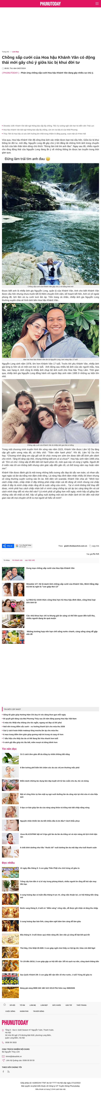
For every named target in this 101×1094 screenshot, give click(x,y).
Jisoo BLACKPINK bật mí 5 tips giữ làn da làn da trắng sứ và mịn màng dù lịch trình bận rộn (58, 835)
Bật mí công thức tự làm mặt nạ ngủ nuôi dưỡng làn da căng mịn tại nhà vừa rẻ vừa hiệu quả (59, 795)
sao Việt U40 (30, 560)
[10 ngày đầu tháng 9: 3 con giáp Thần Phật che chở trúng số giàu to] (10, 872)
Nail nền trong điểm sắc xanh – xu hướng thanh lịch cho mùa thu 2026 (34, 726)
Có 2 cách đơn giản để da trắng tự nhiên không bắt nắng (45, 754)
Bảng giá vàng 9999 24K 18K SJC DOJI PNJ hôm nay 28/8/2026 (47, 988)
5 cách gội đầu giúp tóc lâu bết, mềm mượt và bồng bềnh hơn (30, 742)
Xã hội (12, 1005)
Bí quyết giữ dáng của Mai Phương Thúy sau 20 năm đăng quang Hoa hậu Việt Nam (40, 719)
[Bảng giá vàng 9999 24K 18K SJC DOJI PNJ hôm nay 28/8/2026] (10, 992)
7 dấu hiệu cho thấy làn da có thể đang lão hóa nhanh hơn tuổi (30, 738)
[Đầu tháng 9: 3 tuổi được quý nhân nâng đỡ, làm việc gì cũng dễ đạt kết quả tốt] (10, 939)
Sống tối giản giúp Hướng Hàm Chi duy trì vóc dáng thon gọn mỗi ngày (34, 715)
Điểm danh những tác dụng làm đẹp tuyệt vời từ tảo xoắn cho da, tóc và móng (54, 781)
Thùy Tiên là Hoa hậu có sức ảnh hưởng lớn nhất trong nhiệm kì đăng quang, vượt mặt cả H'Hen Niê (44, 134)
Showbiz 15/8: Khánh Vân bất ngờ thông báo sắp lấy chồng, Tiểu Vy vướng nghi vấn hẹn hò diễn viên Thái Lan (48, 126)
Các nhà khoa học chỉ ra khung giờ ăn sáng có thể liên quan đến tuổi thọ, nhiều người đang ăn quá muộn (60, 617)
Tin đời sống (38, 1011)
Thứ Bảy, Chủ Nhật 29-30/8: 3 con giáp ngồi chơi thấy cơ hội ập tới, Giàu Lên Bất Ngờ (57, 948)
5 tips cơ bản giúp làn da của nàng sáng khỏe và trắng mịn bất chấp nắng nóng (54, 807)
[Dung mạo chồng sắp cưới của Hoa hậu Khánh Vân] (13, 573)
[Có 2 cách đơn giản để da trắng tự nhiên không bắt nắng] (10, 758)
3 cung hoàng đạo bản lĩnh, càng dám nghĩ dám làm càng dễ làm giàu (50, 921)
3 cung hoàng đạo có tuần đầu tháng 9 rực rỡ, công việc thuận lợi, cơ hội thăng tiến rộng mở (59, 896)
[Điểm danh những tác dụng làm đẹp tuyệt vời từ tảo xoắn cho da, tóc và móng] (10, 785)
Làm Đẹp (15, 52)
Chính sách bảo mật (58, 1089)
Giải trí (69, 1005)
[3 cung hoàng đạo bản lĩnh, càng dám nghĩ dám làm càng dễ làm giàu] (10, 925)
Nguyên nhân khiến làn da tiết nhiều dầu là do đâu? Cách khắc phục (50, 821)
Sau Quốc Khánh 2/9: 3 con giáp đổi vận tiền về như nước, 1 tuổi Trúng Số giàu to (56, 975)
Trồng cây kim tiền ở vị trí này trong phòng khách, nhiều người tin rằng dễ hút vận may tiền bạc (58, 882)
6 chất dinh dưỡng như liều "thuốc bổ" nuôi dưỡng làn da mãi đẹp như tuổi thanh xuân (58, 847)
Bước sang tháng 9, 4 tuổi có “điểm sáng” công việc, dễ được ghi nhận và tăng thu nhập (59, 908)
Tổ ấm (22, 1005)
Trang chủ (5, 52)
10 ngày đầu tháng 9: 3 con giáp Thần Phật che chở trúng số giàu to (50, 868)
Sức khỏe (56, 1005)
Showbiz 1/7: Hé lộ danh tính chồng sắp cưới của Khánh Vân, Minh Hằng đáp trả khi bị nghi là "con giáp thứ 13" (62, 585)
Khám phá (24, 1011)
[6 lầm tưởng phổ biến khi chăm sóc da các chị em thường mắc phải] (10, 772)
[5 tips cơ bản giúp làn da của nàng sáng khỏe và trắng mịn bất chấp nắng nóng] (10, 812)
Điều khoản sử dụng (43, 1089)
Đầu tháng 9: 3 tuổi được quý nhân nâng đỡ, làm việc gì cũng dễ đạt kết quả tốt (55, 935)
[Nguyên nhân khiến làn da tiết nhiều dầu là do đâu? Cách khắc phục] (10, 825)
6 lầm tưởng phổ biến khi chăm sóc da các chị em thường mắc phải (49, 767)
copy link (95, 546)
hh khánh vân (17, 560)
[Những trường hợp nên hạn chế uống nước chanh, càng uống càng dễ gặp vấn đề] (13, 637)
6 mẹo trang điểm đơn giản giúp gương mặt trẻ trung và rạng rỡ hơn (33, 734)
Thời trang (82, 1005)
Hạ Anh (96, 554)
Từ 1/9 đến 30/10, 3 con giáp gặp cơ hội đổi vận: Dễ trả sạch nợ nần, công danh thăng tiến (59, 961)
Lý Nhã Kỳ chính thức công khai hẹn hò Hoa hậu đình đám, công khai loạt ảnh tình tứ (60, 601)
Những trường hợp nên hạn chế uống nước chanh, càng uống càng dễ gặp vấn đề (61, 632)
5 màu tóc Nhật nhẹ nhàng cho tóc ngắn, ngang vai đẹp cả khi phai (32, 723)
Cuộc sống (10, 1011)
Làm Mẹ (33, 1005)
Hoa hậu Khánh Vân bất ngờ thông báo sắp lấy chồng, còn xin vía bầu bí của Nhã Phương (40, 130)
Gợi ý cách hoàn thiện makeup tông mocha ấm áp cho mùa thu (30, 730)
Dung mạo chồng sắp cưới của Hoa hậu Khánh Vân (50, 568)
